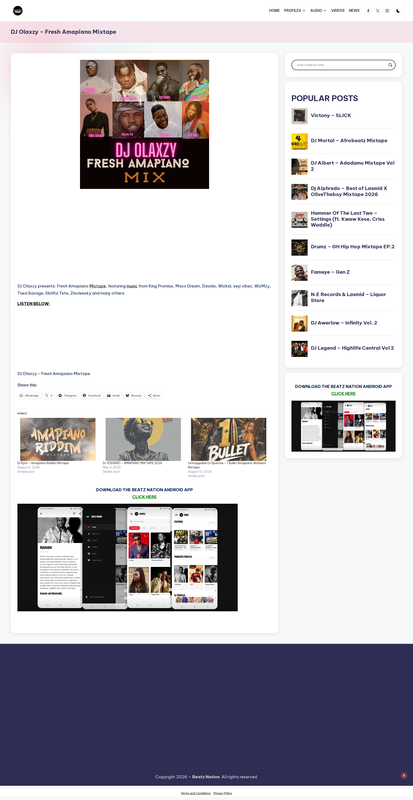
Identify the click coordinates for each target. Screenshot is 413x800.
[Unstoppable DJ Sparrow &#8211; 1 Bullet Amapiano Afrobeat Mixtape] (228, 439)
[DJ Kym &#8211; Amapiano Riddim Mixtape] (58, 439)
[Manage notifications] (404, 775)
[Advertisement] (144, 242)
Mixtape (97, 286)
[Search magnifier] (390, 65)
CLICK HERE (144, 496)
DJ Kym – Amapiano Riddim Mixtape (43, 463)
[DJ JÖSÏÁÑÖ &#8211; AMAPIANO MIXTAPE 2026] (143, 439)
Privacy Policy (222, 793)
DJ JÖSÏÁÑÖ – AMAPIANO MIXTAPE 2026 (132, 463)
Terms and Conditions (196, 793)
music (132, 286)
